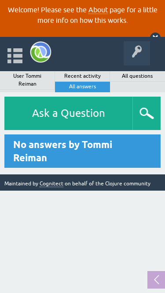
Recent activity (82, 76)
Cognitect (51, 184)
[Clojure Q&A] (40, 52)
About (98, 10)
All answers (82, 86)
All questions (137, 76)
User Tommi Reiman (27, 80)
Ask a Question (68, 113)
